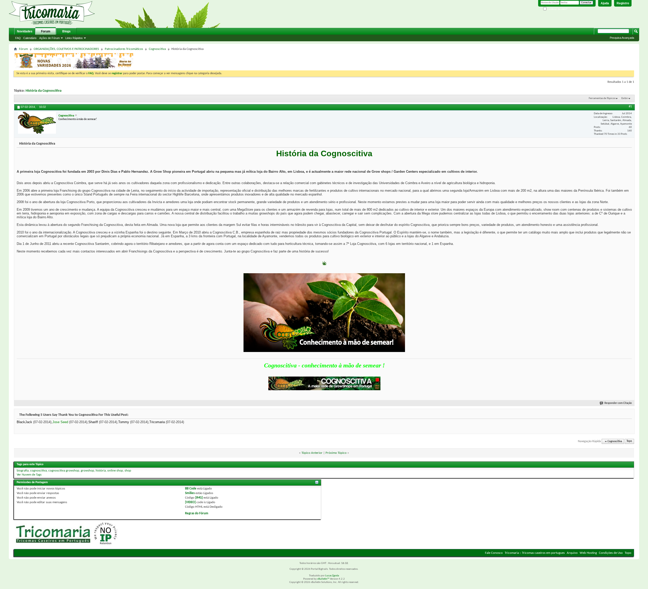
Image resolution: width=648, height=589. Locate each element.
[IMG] (199, 497)
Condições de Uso (611, 553)
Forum (45, 31)
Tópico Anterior (311, 453)
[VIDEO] (190, 502)
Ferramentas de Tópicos (602, 98)
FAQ (18, 38)
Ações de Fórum (49, 38)
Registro (623, 3)
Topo (629, 441)
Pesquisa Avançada (622, 37)
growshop (87, 470)
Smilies (190, 493)
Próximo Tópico (336, 453)
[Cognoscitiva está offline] (37, 123)
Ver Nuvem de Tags (29, 474)
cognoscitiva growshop (63, 470)
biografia (23, 470)
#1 (630, 106)
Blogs (66, 31)
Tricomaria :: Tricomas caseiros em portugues (535, 553)
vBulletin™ (323, 579)
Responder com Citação (618, 403)
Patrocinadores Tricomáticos (124, 49)
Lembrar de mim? (557, 9)
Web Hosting (588, 553)
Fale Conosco (494, 553)
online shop (115, 470)
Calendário (29, 38)
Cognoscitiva (157, 49)
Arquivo (572, 553)
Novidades (24, 31)
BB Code (190, 488)
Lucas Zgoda (332, 575)
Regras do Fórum (196, 513)
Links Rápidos (74, 38)
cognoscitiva (38, 470)
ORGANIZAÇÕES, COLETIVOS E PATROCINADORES (66, 49)
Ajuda (605, 3)
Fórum (23, 49)
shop (128, 470)
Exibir (624, 98)
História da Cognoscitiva (44, 91)
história (101, 470)
